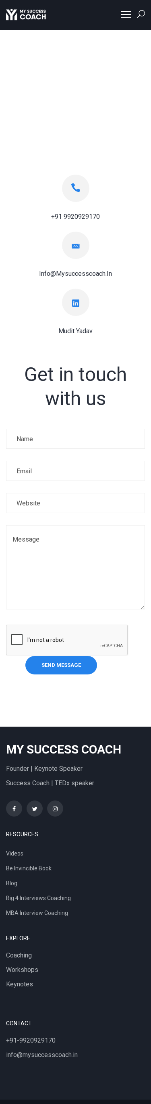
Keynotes (19, 984)
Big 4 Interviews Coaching (38, 898)
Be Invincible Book (29, 868)
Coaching (19, 955)
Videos (14, 853)
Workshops (22, 970)
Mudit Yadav (75, 331)
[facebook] (14, 809)
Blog (11, 883)
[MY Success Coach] (26, 14)
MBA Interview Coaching (37, 913)
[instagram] (55, 809)
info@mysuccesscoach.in (42, 1055)
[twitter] (35, 809)
